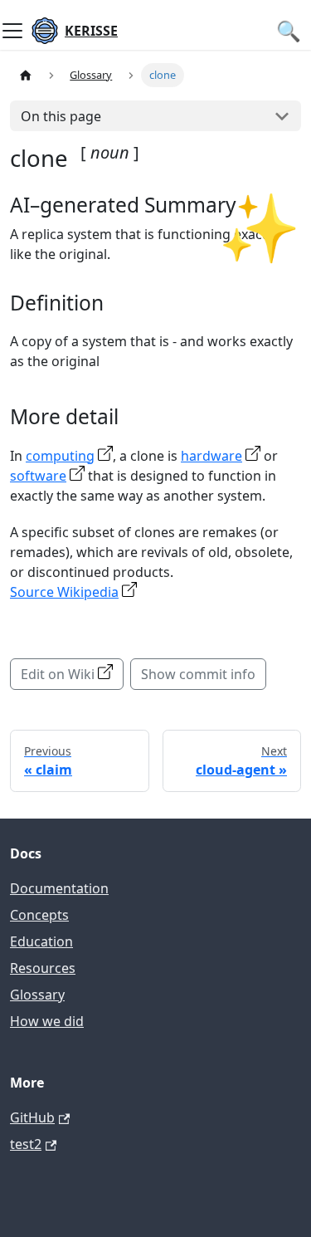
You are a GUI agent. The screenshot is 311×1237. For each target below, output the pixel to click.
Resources (42, 968)
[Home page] (25, 75)
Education (41, 941)
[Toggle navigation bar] (12, 30)
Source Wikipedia (64, 592)
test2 (25, 1144)
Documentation (59, 888)
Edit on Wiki (58, 674)
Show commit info (198, 674)
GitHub (32, 1117)
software (38, 476)
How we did (47, 1021)
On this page (61, 116)
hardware (211, 456)
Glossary (37, 994)
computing (60, 456)
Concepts (39, 915)
